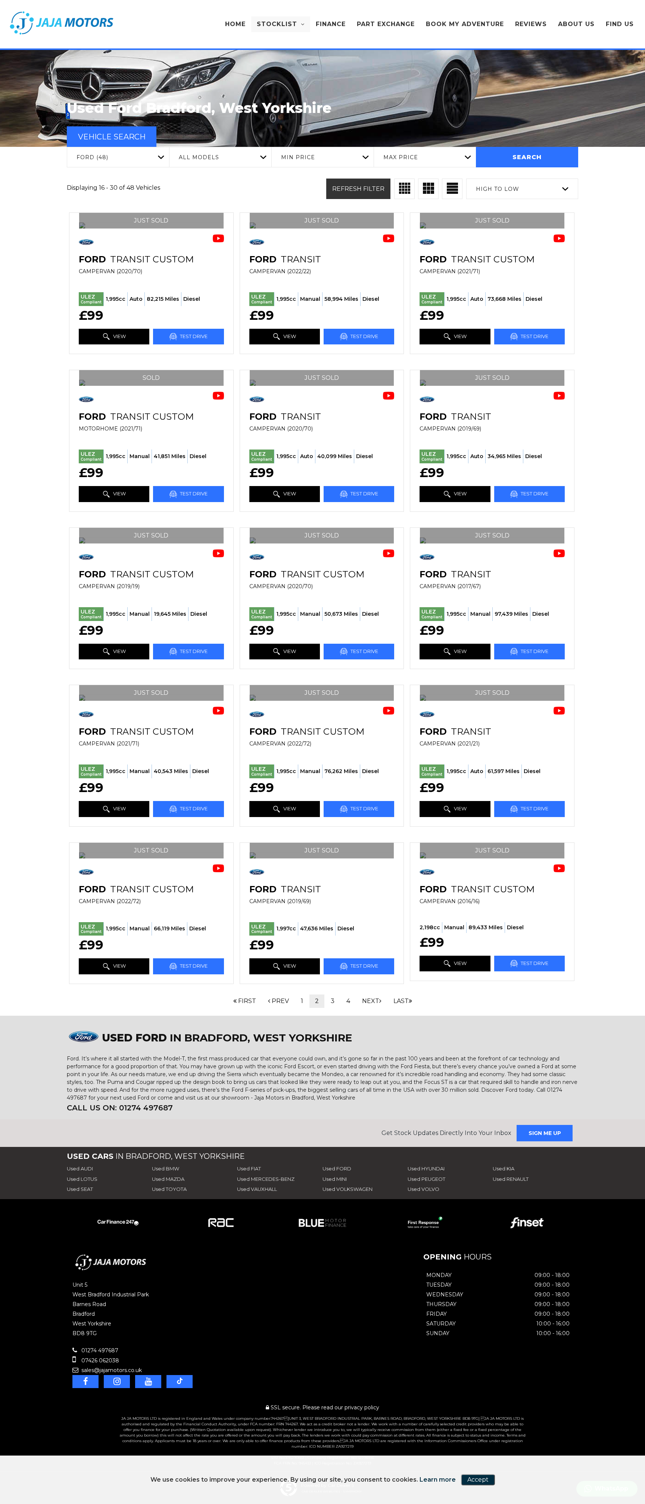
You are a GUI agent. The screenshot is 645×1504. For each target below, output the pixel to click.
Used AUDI (80, 1169)
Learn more (438, 1479)
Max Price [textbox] (400, 157)
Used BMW (165, 1169)
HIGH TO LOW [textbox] (497, 189)
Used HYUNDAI (426, 1169)
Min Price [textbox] (298, 157)
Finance (331, 24)
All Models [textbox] (199, 157)
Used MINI (334, 1179)
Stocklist (277, 24)
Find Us (620, 24)
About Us (576, 24)
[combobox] (118, 157)
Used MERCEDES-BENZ (266, 1179)
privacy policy (362, 1407)
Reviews (531, 24)
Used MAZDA (168, 1179)
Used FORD (336, 1169)
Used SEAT (80, 1189)
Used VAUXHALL (257, 1189)
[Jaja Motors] (62, 23)
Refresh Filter (358, 188)
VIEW (119, 336)
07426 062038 (99, 1360)
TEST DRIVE (193, 336)
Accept (478, 1479)
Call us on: (120, 1107)
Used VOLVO (423, 1189)
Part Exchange (386, 24)
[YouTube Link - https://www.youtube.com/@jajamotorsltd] (148, 1381)
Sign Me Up (545, 1133)
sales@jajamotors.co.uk (111, 1370)
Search (527, 157)
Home (235, 24)
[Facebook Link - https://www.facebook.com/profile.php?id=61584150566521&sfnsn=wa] (85, 1381)
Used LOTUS (82, 1179)
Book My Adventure (465, 24)
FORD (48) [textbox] (92, 157)
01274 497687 (99, 1350)
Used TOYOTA (169, 1189)
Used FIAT (249, 1169)
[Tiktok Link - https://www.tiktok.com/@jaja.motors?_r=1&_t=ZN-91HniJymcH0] (179, 1381)
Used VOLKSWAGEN (347, 1189)
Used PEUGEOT (426, 1179)
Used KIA (503, 1169)
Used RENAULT (511, 1179)
